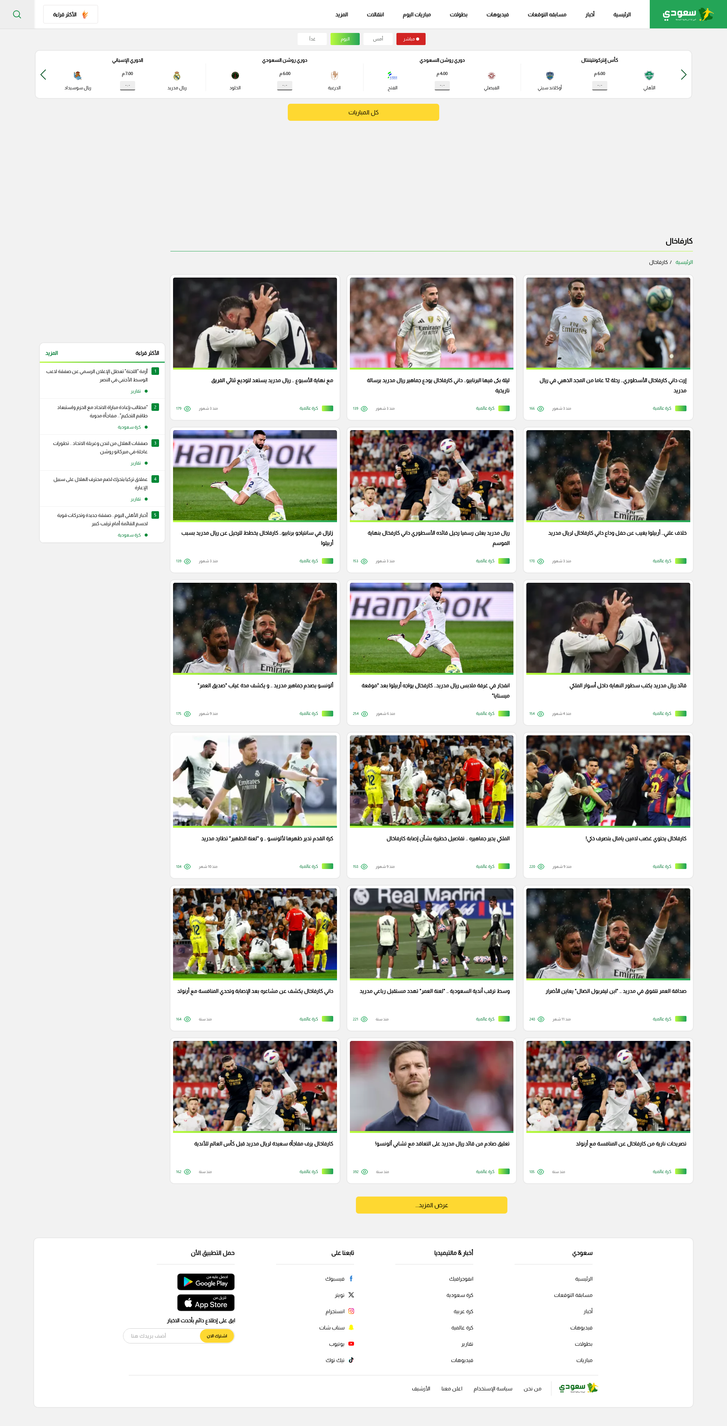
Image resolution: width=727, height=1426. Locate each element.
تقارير (467, 1344)
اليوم (345, 39)
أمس (378, 39)
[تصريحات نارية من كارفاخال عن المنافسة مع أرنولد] (605, 1110)
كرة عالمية (462, 1328)
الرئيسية (622, 14)
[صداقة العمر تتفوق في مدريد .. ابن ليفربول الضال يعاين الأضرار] (605, 958)
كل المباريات (363, 112)
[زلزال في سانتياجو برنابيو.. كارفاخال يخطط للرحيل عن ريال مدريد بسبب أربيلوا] (252, 500)
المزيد (51, 353)
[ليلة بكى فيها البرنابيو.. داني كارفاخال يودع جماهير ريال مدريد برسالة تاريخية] (429, 347)
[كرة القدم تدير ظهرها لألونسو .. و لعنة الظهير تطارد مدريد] (252, 805)
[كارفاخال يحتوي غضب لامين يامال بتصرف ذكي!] (605, 805)
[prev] (683, 74)
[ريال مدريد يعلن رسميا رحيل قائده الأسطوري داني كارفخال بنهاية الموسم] (429, 500)
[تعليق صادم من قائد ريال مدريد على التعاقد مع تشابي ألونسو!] (429, 1110)
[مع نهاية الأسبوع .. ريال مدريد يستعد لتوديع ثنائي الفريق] (252, 347)
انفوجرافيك (461, 1279)
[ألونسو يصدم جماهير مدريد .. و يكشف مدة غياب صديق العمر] (252, 652)
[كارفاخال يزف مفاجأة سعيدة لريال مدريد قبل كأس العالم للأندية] (252, 1110)
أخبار (589, 14)
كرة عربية (463, 1311)
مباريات (584, 1360)
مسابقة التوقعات (573, 1295)
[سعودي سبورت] (688, 14)
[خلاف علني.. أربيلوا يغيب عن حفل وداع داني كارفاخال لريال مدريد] (605, 500)
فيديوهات (498, 14)
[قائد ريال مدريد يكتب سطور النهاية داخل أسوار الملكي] (605, 652)
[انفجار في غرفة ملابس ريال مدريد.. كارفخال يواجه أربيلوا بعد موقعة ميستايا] (429, 652)
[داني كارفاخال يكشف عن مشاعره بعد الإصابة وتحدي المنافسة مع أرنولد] (252, 958)
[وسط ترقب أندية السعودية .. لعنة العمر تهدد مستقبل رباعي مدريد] (429, 958)
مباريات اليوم (417, 14)
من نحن (532, 1388)
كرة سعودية (459, 1295)
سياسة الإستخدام (493, 1388)
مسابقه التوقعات (547, 14)
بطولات (459, 14)
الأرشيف (421, 1388)
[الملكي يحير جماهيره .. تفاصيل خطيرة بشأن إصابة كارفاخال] (429, 805)
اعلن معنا (452, 1388)
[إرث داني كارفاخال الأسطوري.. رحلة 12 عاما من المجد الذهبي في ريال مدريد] (605, 347)
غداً (312, 39)
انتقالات (375, 14)
